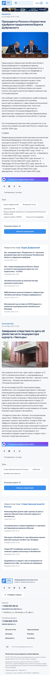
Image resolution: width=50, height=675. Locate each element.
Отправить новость (14, 595)
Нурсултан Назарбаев (35, 217)
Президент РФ (9, 208)
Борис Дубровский (11, 204)
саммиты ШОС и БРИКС (13, 217)
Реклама (30, 634)
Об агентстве (10, 629)
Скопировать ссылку (13, 192)
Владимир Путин (29, 204)
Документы (9, 638)
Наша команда (33, 629)
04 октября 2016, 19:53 (10, 326)
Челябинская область (12, 473)
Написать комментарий (25, 231)
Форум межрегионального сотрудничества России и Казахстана (25, 213)
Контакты (31, 638)
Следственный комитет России (16, 469)
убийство (36, 469)
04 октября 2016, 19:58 (10, 16)
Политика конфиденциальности (22, 647)
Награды (8, 634)
